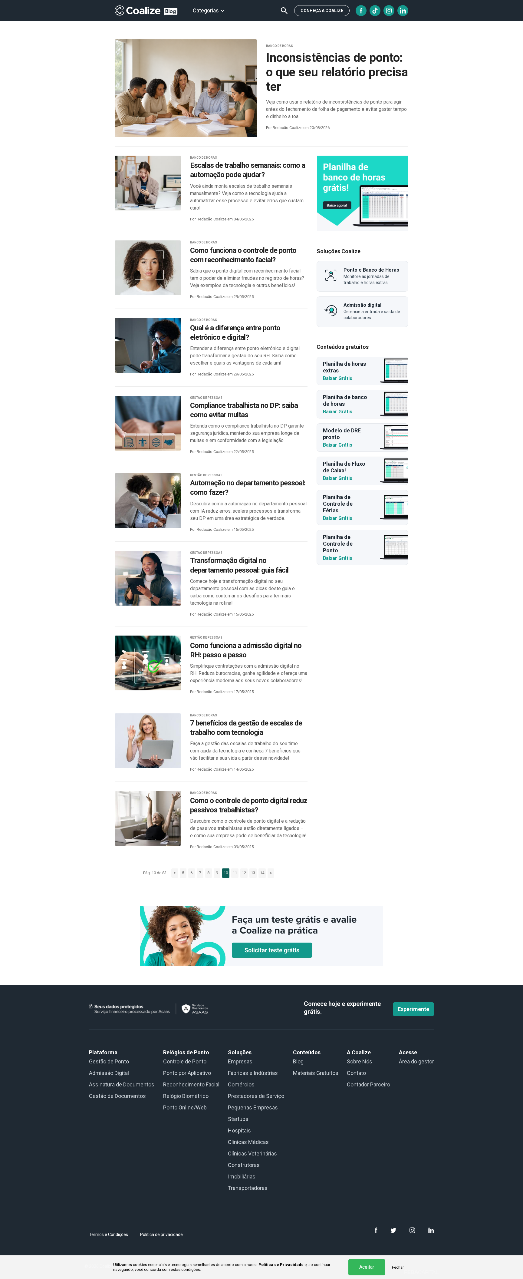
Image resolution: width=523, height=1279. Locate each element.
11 (235, 873)
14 (262, 873)
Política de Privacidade (281, 1264)
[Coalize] (362, 193)
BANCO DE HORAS (279, 46)
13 (253, 873)
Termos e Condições (108, 1234)
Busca (284, 10)
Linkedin (402, 10)
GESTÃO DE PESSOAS (206, 397)
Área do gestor (416, 1061)
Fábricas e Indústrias (253, 1073)
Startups (238, 1119)
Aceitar (366, 1267)
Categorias (206, 10)
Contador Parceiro (368, 1084)
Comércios (241, 1084)
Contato (356, 1073)
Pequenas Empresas (253, 1107)
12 (244, 873)
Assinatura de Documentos (121, 1084)
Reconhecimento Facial (191, 1084)
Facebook (361, 10)
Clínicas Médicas (248, 1142)
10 (226, 873)
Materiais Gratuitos (315, 1073)
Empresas (240, 1061)
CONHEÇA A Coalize (322, 10)
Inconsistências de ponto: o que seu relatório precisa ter (337, 72)
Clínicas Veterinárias (252, 1153)
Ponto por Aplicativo (187, 1073)
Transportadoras (248, 1188)
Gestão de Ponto (109, 1061)
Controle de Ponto (184, 1061)
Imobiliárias (241, 1176)
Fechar (398, 1267)
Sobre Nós (359, 1061)
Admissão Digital (109, 1073)
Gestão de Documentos (117, 1096)
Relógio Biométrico (186, 1096)
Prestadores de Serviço (256, 1096)
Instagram (388, 10)
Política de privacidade (161, 1234)
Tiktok (375, 10)
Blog (298, 1061)
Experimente (413, 1009)
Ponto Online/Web (185, 1107)
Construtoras (244, 1165)
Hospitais (239, 1130)
